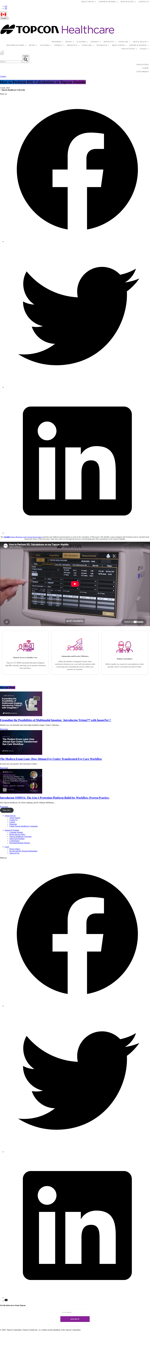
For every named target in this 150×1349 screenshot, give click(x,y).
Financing (13, 824)
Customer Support (16, 832)
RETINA (32, 45)
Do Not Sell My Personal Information (23, 851)
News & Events (127, 2)
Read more (4, 729)
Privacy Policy (14, 849)
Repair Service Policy (17, 834)
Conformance (14, 841)
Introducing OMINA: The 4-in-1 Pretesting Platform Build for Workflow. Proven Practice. (54, 797)
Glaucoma (81, 42)
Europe (145, 68)
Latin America (142, 72)
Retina (69, 42)
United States (142, 64)
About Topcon (87, 2)
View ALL (7, 810)
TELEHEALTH (101, 45)
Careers (12, 822)
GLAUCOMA (44, 45)
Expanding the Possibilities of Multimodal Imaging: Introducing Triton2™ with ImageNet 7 (55, 720)
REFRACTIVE (72, 45)
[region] (75, 653)
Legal (7, 847)
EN (6, 6)
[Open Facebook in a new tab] (77, 1006)
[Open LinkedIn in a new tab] (77, 1298)
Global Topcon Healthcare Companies (23, 826)
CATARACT (58, 45)
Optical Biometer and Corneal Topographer (23, 537)
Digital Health (139, 42)
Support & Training (107, 2)
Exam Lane (123, 42)
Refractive (109, 42)
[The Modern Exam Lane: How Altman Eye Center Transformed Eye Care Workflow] (21, 754)
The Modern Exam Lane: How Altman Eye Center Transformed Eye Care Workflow (51, 758)
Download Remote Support (19, 843)
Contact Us (144, 2)
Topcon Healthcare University (20, 836)
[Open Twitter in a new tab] (77, 1152)
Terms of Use (14, 853)
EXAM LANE (87, 45)
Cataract (94, 42)
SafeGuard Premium (16, 839)
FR (6, 8)
